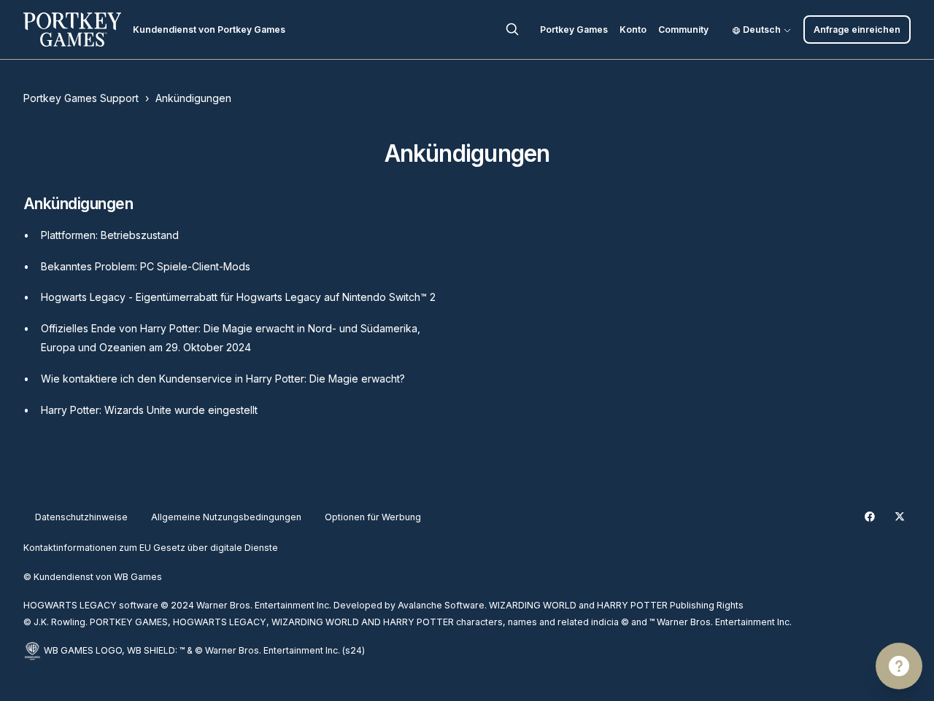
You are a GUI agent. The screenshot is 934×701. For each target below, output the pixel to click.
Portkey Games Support (81, 98)
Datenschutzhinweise (81, 517)
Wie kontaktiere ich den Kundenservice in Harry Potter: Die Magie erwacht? (223, 378)
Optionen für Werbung (373, 517)
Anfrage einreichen (857, 29)
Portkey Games (574, 29)
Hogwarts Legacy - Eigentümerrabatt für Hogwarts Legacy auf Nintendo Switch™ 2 (238, 297)
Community (683, 29)
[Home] (72, 29)
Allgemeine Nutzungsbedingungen (226, 517)
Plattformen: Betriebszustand (110, 235)
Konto (633, 29)
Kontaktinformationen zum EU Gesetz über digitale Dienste (150, 547)
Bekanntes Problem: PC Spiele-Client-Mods (145, 266)
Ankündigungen (193, 98)
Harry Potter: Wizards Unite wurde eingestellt (149, 410)
